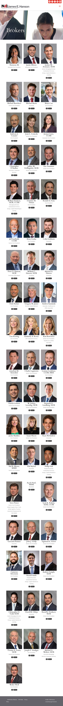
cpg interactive (53, 701)
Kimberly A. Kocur (31, 336)
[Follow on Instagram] (57, 2)
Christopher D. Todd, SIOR (14, 613)
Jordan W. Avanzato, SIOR (49, 66)
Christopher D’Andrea (14, 167)
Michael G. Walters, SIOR (48, 651)
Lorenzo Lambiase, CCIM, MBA (49, 372)
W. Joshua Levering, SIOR (31, 404)
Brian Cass (49, 103)
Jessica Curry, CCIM (49, 135)
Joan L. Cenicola (31, 134)
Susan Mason (31, 436)
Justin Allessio (31, 65)
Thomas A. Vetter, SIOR (14, 651)
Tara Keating (14, 336)
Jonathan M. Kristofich (14, 372)
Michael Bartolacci (14, 103)
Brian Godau (31, 239)
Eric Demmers (49, 166)
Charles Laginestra (31, 371)
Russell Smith (31, 575)
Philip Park (49, 466)
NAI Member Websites (12, 699)
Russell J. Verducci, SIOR (49, 613)
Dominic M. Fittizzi (31, 202)
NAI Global (20, 699)
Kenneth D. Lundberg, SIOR (49, 404)
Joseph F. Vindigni (31, 650)
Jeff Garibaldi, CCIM (14, 240)
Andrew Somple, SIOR (49, 573)
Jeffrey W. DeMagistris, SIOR (31, 167)
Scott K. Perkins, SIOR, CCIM (49, 504)
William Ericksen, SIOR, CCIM (14, 202)
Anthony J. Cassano (14, 135)
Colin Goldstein (49, 239)
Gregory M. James (31, 304)
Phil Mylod (31, 466)
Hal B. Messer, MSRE (14, 467)
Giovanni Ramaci (14, 541)
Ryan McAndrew (48, 436)
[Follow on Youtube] (60, 2)
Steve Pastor (14, 503)
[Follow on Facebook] (52, 2)
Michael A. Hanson (49, 272)
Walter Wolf (14, 684)
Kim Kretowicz (48, 336)
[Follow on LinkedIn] (50, 2)
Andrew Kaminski (48, 304)
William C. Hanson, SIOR (31, 272)
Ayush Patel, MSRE (31, 484)
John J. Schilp (31, 541)
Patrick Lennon (14, 403)
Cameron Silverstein (14, 573)
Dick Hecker (14, 304)
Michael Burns (31, 103)
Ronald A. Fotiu (49, 201)
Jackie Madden (14, 436)
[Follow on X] (55, 2)
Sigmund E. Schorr (49, 541)
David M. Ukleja (31, 612)
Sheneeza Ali (14, 65)
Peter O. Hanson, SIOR (14, 272)
